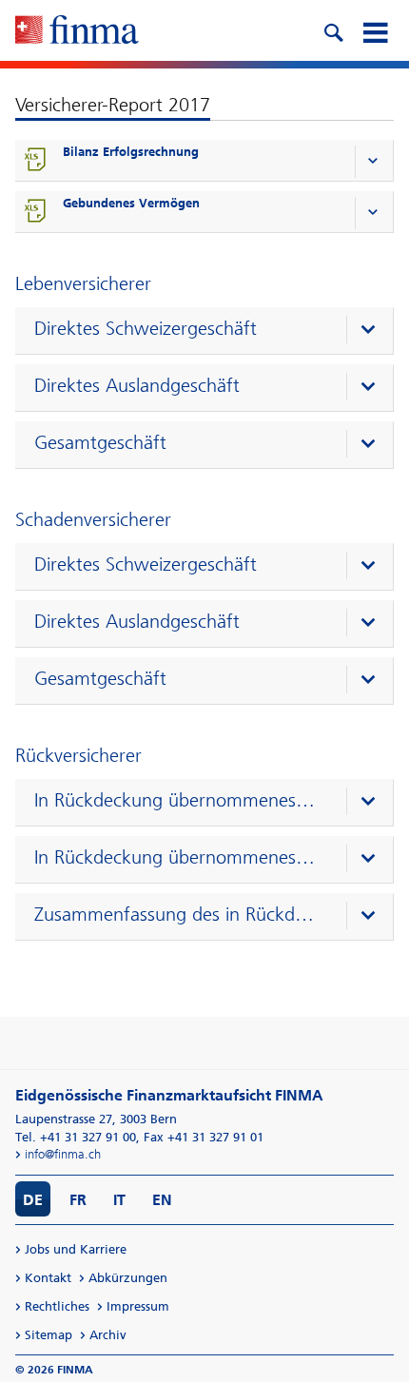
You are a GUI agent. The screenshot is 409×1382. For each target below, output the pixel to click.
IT (119, 1200)
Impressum (138, 1306)
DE (33, 1200)
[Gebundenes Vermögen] (36, 212)
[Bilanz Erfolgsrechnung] (36, 160)
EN (162, 1200)
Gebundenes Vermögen (131, 203)
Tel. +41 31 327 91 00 (75, 1137)
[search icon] (333, 30)
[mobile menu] (375, 30)
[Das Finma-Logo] (77, 31)
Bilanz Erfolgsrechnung (131, 152)
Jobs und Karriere (76, 1249)
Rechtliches (57, 1306)
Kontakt (48, 1278)
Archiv (108, 1335)
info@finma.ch (63, 1154)
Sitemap (48, 1335)
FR (78, 1200)
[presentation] (208, 331)
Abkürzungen (127, 1278)
